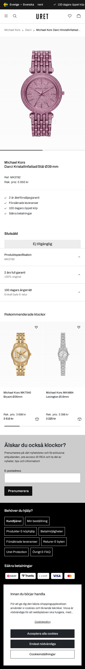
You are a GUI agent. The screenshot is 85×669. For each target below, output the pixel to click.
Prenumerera (18, 491)
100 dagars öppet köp (23, 208)
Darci (28, 30)
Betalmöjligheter (52, 531)
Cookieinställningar (42, 654)
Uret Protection (16, 552)
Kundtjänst (13, 521)
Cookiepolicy (43, 621)
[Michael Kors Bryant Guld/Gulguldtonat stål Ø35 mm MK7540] (21, 354)
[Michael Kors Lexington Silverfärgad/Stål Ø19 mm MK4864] (63, 354)
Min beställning (37, 521)
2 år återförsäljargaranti (23, 197)
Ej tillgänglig (42, 244)
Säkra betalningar (20, 213)
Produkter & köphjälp (20, 531)
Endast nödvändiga (42, 644)
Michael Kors (12, 30)
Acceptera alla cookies (42, 633)
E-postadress (12, 470)
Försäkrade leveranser (23, 203)
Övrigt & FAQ (41, 552)
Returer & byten (54, 541)
